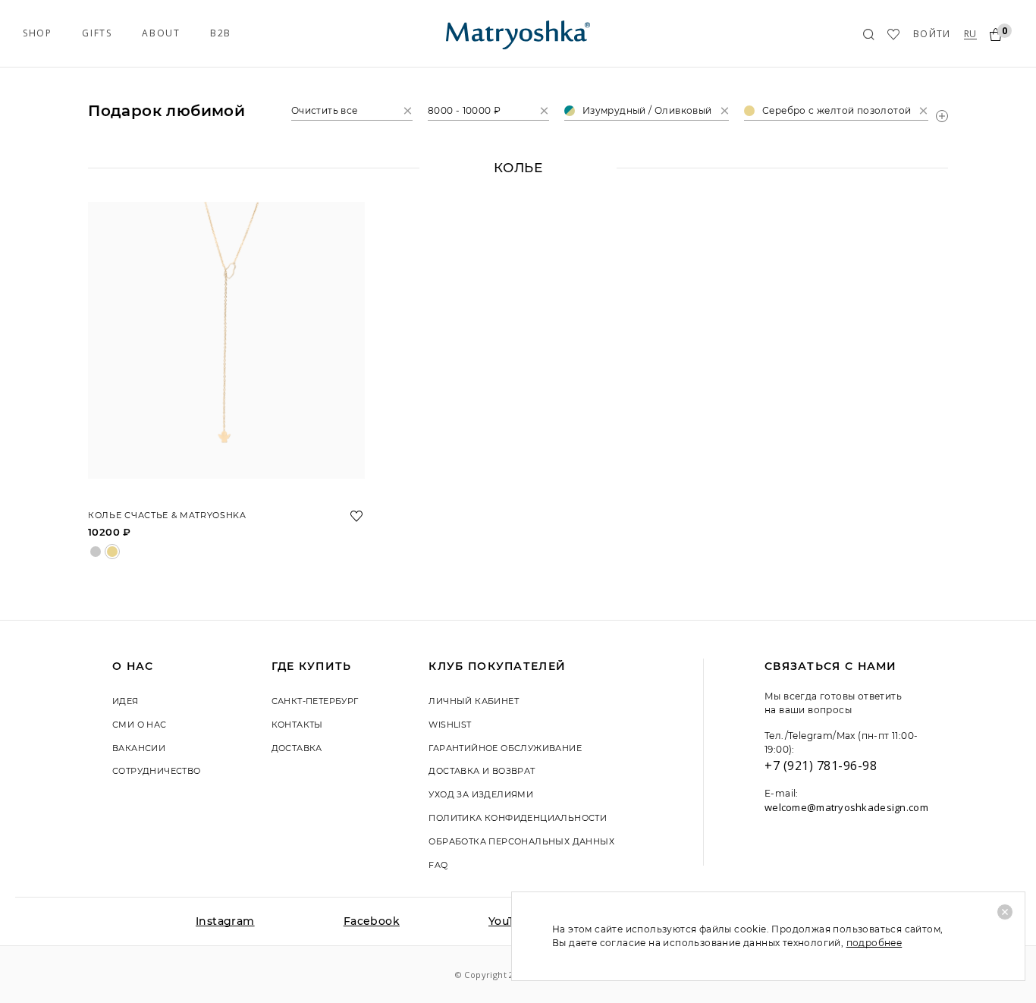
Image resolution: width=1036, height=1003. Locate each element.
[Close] (1005, 912)
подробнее (874, 942)
